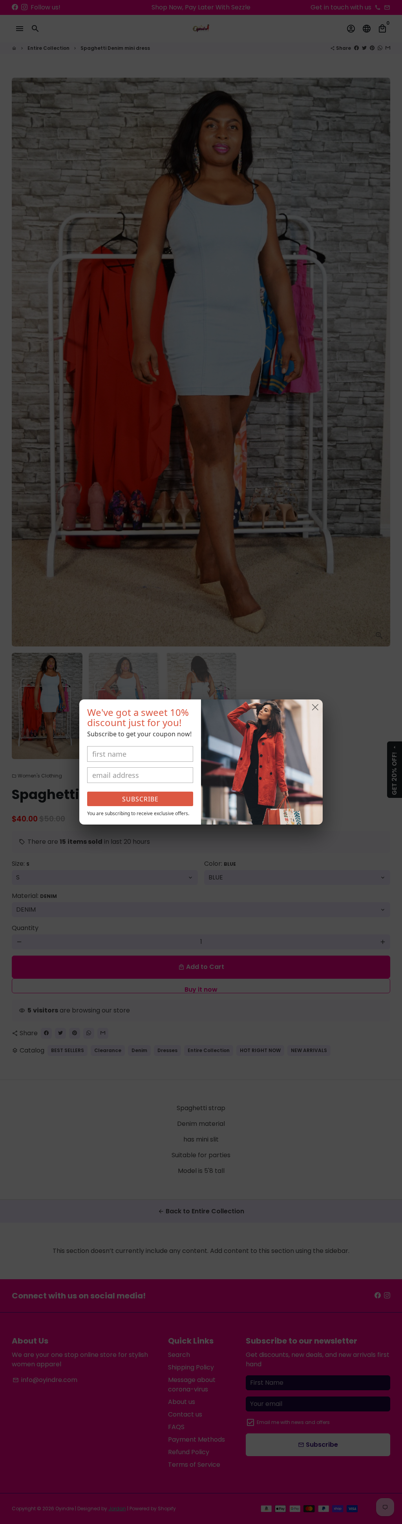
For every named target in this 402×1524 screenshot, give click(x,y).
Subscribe (140, 799)
